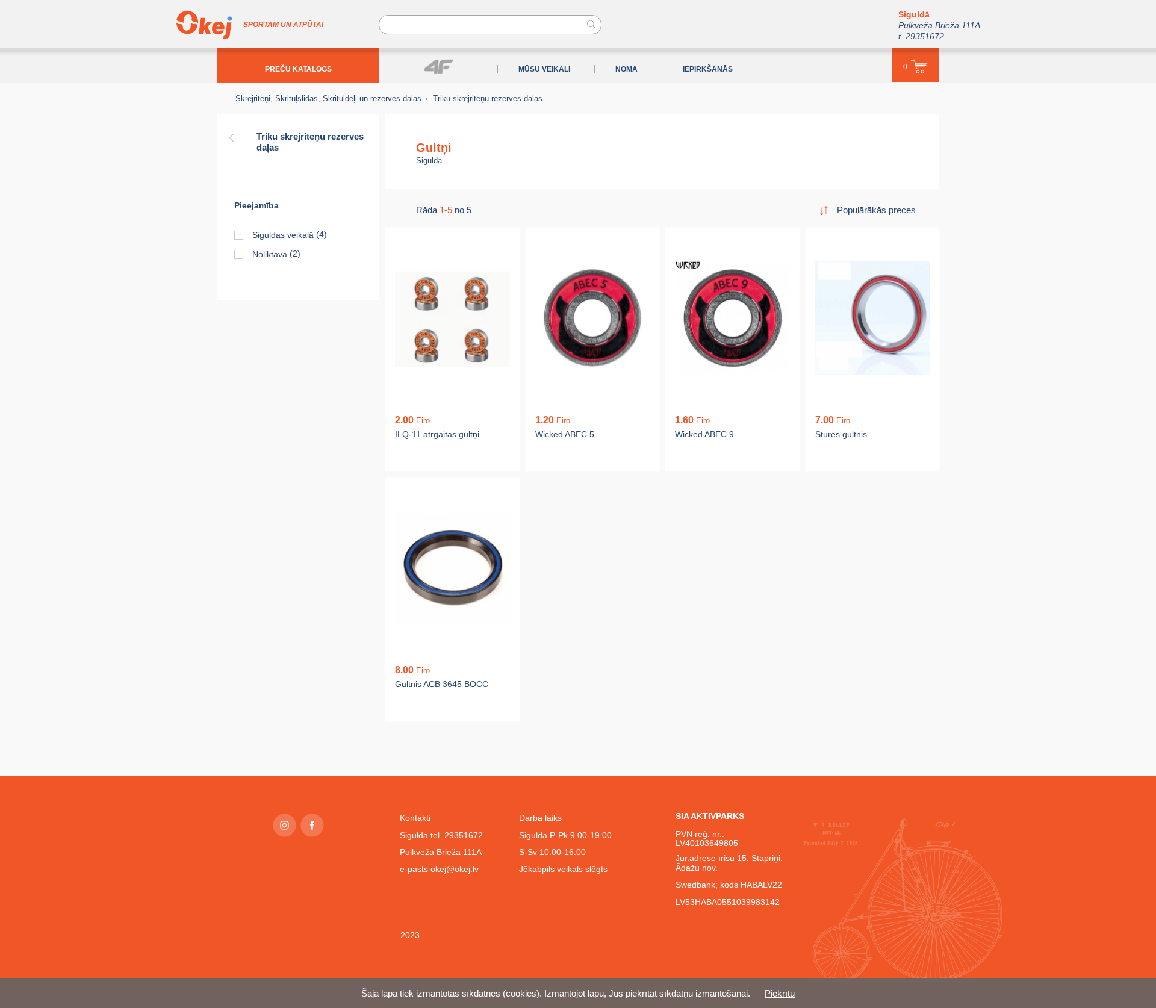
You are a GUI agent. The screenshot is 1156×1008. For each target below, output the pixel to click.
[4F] (438, 66)
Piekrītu (780, 993)
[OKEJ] (204, 24)
